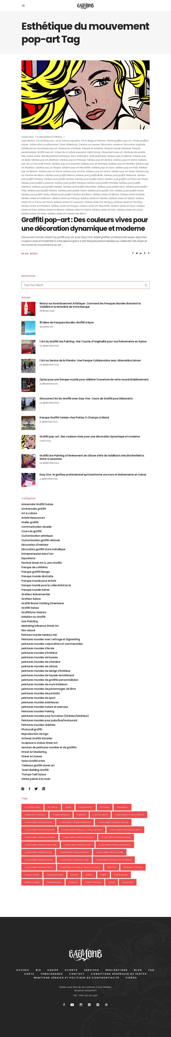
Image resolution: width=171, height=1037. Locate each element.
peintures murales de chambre (40, 662)
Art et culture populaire (67, 140)
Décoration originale (134, 144)
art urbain (104, 807)
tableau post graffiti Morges (47, 186)
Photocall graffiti (31, 729)
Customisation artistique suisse (74, 860)
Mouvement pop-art (112, 152)
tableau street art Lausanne (68, 202)
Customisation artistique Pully (38, 852)
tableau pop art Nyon (103, 167)
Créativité (81, 815)
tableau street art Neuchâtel (94, 206)
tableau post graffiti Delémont (120, 175)
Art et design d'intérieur (93, 140)
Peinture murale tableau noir (39, 635)
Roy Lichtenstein (79, 156)
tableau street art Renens (51, 209)
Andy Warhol (28, 140)
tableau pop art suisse (98, 171)
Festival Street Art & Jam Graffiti (41, 563)
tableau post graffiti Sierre (72, 190)
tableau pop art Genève (99, 160)
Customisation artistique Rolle (109, 852)
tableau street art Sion (104, 209)
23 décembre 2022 (49, 383)
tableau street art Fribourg (66, 198)
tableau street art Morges (64, 206)
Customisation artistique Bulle (38, 822)
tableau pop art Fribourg (73, 160)
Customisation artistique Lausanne (125, 830)
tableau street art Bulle (132, 194)
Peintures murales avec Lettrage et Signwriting (50, 639)
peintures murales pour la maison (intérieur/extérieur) (55, 716)
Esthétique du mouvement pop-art (39, 148)
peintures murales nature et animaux (44, 707)
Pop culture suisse (31, 156)
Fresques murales (55, 875)
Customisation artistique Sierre (38, 860)
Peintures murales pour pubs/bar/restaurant (49, 720)
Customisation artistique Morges (116, 837)
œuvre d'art (127, 882)
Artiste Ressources (33, 518)
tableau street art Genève (94, 198)
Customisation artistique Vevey (39, 867)
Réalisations (117, 970)
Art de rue (53, 807)
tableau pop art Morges (48, 167)
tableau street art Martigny (98, 202)
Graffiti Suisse (30, 608)
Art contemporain (45, 140)
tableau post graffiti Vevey (35, 194)
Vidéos (131, 977)
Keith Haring (94, 152)
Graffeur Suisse (31, 599)
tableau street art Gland (121, 198)
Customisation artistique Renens (74, 852)
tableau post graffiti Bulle (89, 175)
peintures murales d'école (37, 648)
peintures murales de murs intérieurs (44, 684)
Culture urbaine (100, 815)
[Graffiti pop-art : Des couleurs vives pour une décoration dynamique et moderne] (85, 94)
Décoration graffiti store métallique (43, 549)
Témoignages (52, 973)
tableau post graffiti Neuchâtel (79, 186)
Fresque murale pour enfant (38, 581)
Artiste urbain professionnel (43, 144)
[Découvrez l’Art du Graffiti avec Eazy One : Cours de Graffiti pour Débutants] (28, 404)
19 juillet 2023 (46, 326)
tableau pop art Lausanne (66, 163)
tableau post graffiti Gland (89, 179)
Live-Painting (29, 621)
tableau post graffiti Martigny (70, 183)
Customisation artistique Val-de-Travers (113, 860)
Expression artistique (70, 148)
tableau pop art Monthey (122, 163)
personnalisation (54, 882)
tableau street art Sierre (78, 209)
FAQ (151, 970)
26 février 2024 (47, 311)
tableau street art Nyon (123, 206)
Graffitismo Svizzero (33, 612)
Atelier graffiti (29, 522)
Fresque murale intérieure (117, 148)
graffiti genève (121, 875)
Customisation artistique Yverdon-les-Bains (80, 867)
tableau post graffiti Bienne (59, 175)
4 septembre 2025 (48, 478)
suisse (112, 882)
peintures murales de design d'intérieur (45, 671)
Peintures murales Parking (37, 711)
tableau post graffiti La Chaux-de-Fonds (126, 179)
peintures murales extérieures (40, 702)
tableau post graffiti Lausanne (37, 183)
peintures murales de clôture (39, 666)
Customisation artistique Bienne (129, 815)
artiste (68, 807)
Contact (77, 973)
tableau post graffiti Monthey (102, 183)
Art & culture (29, 513)
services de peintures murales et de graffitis (48, 747)
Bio (38, 970)
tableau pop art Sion (74, 171)
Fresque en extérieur (92, 148)
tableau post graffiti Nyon (111, 186)
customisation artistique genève (39, 830)
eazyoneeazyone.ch (85, 990)
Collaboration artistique (35, 815)
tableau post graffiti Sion (101, 190)
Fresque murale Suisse (35, 590)
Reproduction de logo (34, 734)
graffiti (104, 875)
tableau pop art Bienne (119, 156)
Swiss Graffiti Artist (33, 761)
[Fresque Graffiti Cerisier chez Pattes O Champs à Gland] (28, 423)
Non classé (28, 630)
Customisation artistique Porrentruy (115, 845)
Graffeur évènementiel (35, 594)
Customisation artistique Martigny (40, 837)
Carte (29, 973)
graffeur (89, 875)
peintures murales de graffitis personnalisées (49, 680)
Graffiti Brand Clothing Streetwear (42, 603)
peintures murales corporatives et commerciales (52, 644)
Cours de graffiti (31, 531)
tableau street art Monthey (128, 202)
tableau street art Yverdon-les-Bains (67, 213)
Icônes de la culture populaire (70, 152)
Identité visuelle (32, 882)
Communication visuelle (36, 527)
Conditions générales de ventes (119, 973)
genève (74, 875)
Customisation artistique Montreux (78, 837)
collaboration (122, 807)
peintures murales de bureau (39, 657)
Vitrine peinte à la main (35, 779)
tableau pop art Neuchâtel (76, 167)
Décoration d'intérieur (50, 137)
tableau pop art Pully (127, 167)
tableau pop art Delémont (45, 160)
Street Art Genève (93, 882)
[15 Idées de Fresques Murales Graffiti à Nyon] (28, 328)
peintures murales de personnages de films (48, 689)
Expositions (28, 558)
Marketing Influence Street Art (40, 626)
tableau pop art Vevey (123, 171)
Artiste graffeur (86, 807)
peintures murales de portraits (40, 693)
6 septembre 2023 (49, 421)
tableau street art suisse (130, 209)
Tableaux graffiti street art (37, 765)
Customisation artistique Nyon (77, 845)
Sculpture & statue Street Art (39, 743)
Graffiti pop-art (45, 152)
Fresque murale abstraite (37, 576)
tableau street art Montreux (35, 206)
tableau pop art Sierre (50, 171)
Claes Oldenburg (68, 144)
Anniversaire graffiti (33, 508)
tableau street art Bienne (106, 194)
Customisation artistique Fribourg (113, 822)
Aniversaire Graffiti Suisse (37, 504)
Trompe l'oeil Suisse (33, 774)
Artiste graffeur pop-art (119, 140)
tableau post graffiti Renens (42, 190)
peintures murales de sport (38, 698)
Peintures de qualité (134, 152)
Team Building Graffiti (35, 770)
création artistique (61, 815)
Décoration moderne (111, 144)
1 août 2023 (27, 137)
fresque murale (32, 875)
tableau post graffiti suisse (129, 190)
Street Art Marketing (34, 752)
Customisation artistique (37, 536)
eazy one (111, 867)
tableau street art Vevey (33, 213)
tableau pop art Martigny (94, 163)
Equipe (53, 970)
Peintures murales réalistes (38, 725)
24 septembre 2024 (49, 345)
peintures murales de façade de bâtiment (47, 675)
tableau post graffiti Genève (59, 179)
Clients (71, 970)
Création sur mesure (89, 144)
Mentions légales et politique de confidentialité (76, 977)
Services (91, 970)
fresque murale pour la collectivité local (45, 585)
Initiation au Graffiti (33, 617)
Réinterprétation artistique (56, 156)
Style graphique (97, 156)
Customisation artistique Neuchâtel (40, 845)
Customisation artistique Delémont (75, 822)
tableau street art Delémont (36, 198)
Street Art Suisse (31, 756)
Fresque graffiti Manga (35, 572)
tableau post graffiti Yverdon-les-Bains (71, 194)
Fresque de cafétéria (34, 567)
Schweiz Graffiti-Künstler (36, 738)
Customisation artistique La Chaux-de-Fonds (82, 830)
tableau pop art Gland (125, 160)
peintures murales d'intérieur (39, 653)
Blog (138, 970)
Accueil (23, 970)
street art (73, 882)
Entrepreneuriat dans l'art (37, 554)
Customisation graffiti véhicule (40, 540)
